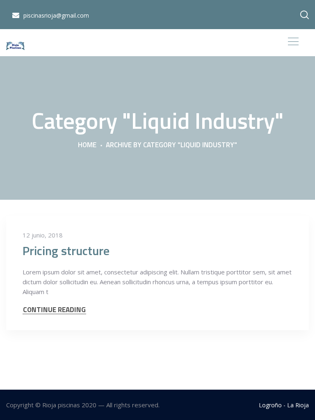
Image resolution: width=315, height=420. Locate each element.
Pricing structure (66, 250)
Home (87, 145)
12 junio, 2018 (43, 235)
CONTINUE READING (54, 309)
